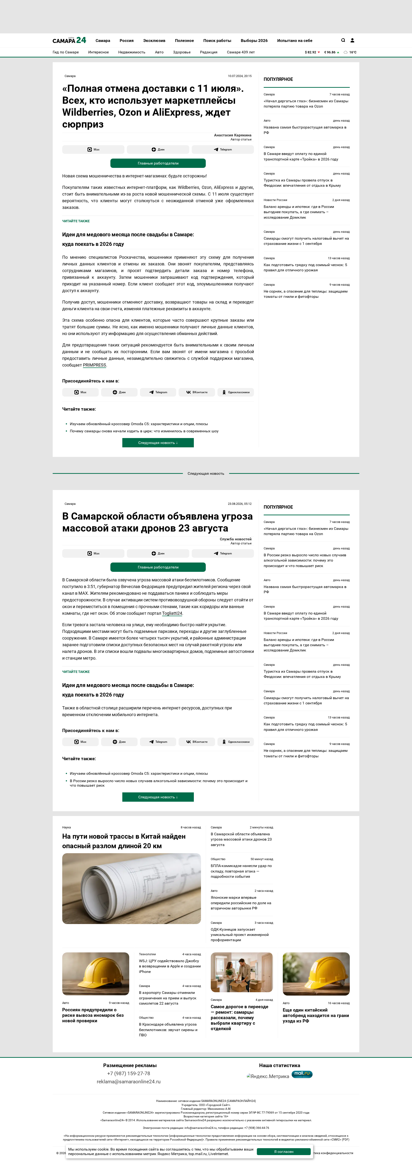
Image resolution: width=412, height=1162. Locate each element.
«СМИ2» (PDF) (339, 1139)
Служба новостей (236, 539)
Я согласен (284, 1151)
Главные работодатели (158, 163)
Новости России (275, 199)
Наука (66, 827)
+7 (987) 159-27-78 (128, 1073)
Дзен (161, 149)
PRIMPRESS (94, 364)
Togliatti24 (172, 613)
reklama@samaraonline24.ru (129, 1082)
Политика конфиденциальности (329, 1153)
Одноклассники (239, 392)
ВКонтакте (200, 392)
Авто (267, 120)
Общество (218, 859)
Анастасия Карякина (233, 135)
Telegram (226, 149)
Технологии (147, 954)
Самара (70, 76)
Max (96, 149)
